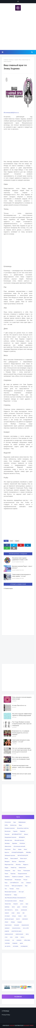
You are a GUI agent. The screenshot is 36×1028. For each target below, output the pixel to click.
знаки (11, 541)
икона (18, 913)
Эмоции (21, 901)
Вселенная (8, 831)
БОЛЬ (6, 825)
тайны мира (27, 940)
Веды (20, 825)
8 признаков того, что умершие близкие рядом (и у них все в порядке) (20, 732)
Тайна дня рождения (17, 885)
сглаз (6, 937)
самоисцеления (9, 934)
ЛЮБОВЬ (28, 852)
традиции (14, 943)
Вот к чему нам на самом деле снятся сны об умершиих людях (21, 758)
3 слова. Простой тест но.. (19, 705)
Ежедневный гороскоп (10, 837)
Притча (27, 876)
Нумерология (22, 867)
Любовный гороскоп (10, 855)
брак (27, 904)
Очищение (7, 870)
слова (16, 937)
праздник (16, 925)
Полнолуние (26, 870)
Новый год (13, 867)
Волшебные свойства (23, 828)
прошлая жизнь (16, 928)
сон (13, 940)
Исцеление (8, 849)
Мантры (14, 861)
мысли (18, 919)
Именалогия (8, 846)
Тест (6, 888)
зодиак (16, 60)
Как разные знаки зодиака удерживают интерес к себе (20, 559)
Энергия (15, 904)
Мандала (7, 861)
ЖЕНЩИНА (22, 837)
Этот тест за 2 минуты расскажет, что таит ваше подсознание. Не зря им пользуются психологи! (21, 750)
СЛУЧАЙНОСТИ (14, 882)
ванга (13, 907)
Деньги (26, 834)
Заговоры (7, 843)
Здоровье (14, 843)
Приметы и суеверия (17, 876)
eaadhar (11, 1025)
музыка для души (9, 919)
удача (21, 943)
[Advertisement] (18, 30)
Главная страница (8, 60)
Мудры (6, 867)
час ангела (7, 946)
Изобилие (22, 843)
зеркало (7, 913)
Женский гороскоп (19, 840)
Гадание (15, 831)
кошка (19, 916)
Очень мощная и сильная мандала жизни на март (21, 698)
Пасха (19, 870)
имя (23, 913)
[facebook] (18, 1)
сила (11, 937)
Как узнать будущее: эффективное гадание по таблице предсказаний (22, 714)
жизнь (16, 910)
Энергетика (8, 904)
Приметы (7, 876)
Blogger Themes (29, 1025)
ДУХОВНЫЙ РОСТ (17, 834)
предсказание (25, 925)
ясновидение (24, 946)
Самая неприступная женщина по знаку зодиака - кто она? (21, 575)
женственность (9, 910)
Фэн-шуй (21, 892)
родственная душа (16, 931)
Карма (19, 849)
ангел (21, 904)
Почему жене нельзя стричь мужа (21, 774)
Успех (17, 888)
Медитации (22, 861)
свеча (27, 934)
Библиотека (13, 825)
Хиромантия (8, 895)
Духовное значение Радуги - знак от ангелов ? (22, 567)
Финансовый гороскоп (10, 892)
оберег (6, 922)
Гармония (22, 831)
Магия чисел (23, 858)
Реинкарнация (8, 879)
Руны (6, 882)
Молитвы (18, 864)
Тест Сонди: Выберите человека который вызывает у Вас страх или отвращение (21, 723)
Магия (6, 858)
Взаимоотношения (10, 828)
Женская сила (8, 840)
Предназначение (22, 873)
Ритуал (25, 879)
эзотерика (15, 946)
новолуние (25, 919)
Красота (7, 852)
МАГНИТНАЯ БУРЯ (23, 855)
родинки (7, 931)
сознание (7, 940)
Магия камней (14, 858)
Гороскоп (7, 834)
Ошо (14, 870)
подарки (19, 922)
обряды (13, 922)
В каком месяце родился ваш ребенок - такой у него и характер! (21, 766)
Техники (12, 888)
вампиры (7, 907)
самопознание (19, 934)
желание (25, 907)
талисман (7, 943)
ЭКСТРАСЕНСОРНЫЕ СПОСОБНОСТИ (15, 898)
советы (22, 937)
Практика (13, 873)
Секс (22, 882)
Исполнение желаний (19, 846)
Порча (6, 873)
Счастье (7, 885)
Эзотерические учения (11, 901)
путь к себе (26, 928)
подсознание (8, 925)
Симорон (28, 882)
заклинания (24, 910)
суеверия (19, 940)
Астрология (8, 822)
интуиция (7, 916)
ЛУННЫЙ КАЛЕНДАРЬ (17, 852)
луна (25, 916)
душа (18, 907)
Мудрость (25, 864)
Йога (14, 849)
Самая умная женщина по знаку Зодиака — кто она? (21, 741)
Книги (25, 849)
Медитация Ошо (9, 864)
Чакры (15, 895)
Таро (26, 885)
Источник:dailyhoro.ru (11, 112)
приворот (7, 928)
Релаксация (18, 879)
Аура (14, 822)
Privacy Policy (6, 1015)
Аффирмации (22, 822)
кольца (14, 916)
